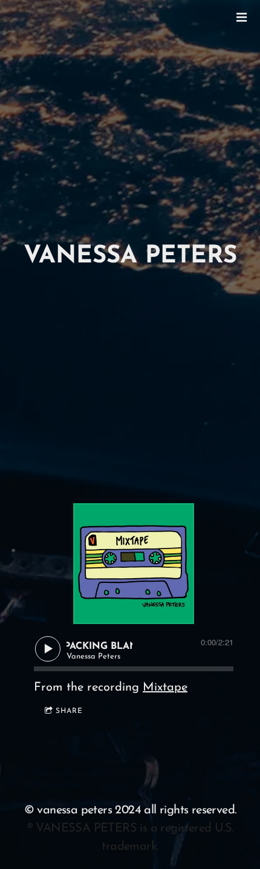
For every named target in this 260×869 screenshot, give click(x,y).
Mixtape (165, 688)
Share (69, 711)
